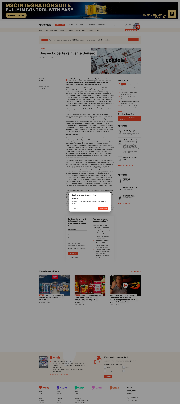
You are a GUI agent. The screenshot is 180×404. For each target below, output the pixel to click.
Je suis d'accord (103, 208)
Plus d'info (75, 208)
